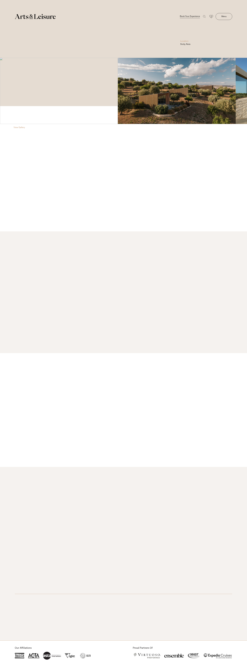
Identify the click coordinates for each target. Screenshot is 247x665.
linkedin (230, 599)
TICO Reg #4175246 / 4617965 (30, 624)
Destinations (21, 599)
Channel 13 (211, 630)
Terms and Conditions (25, 628)
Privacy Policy (21, 631)
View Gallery (19, 127)
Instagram (210, 599)
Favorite (228, 47)
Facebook (217, 599)
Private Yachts (55, 599)
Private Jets (37, 599)
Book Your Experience (190, 16)
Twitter (224, 599)
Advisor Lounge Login (77, 599)
